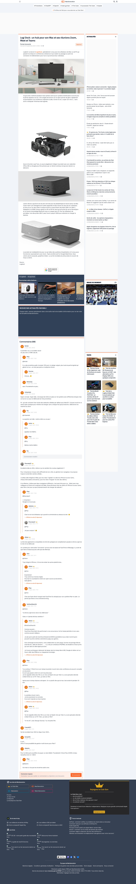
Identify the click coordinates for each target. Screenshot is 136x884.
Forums (9, 795)
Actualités (91, 37)
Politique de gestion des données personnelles (69, 866)
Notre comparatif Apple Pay (17, 825)
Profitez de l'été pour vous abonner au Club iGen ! (69, 10)
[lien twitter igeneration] (74, 857)
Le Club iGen (14, 786)
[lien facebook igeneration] (71, 857)
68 (42, 46)
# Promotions (38, 6)
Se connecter (76, 775)
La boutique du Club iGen (14, 800)
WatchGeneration (40, 791)
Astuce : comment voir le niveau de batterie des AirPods (86, 829)
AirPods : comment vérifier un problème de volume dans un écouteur (89, 822)
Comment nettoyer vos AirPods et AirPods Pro (83, 824)
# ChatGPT (47, 6)
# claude (99, 6)
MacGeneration (39, 786)
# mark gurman (65, 6)
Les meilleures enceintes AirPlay (18, 822)
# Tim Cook (75, 6)
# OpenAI (56, 6)
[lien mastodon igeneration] (68, 857)
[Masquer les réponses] (21, 371)
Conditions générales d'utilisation (44, 866)
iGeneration (14, 791)
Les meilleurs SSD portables (47, 822)
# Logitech (23, 276)
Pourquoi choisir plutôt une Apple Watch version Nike (85, 827)
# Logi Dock (31, 276)
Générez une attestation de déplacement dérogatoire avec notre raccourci (91, 833)
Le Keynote (10, 798)
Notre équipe (88, 866)
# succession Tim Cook (88, 6)
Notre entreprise (98, 866)
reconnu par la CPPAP (55, 871)
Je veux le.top (11, 796)
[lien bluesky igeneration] (78, 857)
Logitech (22, 264)
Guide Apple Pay (74, 825)
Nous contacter (109, 866)
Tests (89, 355)
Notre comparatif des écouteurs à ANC (50, 825)
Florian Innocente (25, 44)
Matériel (79, 44)
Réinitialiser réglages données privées (68, 873)
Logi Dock (39, 52)
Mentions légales (28, 866)
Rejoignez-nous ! (99, 812)
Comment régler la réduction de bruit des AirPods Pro (85, 831)
